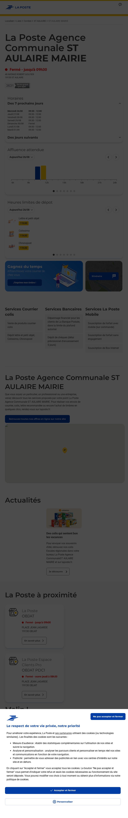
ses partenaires (63, 733)
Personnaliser (65, 801)
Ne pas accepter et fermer (108, 716)
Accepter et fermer (65, 790)
